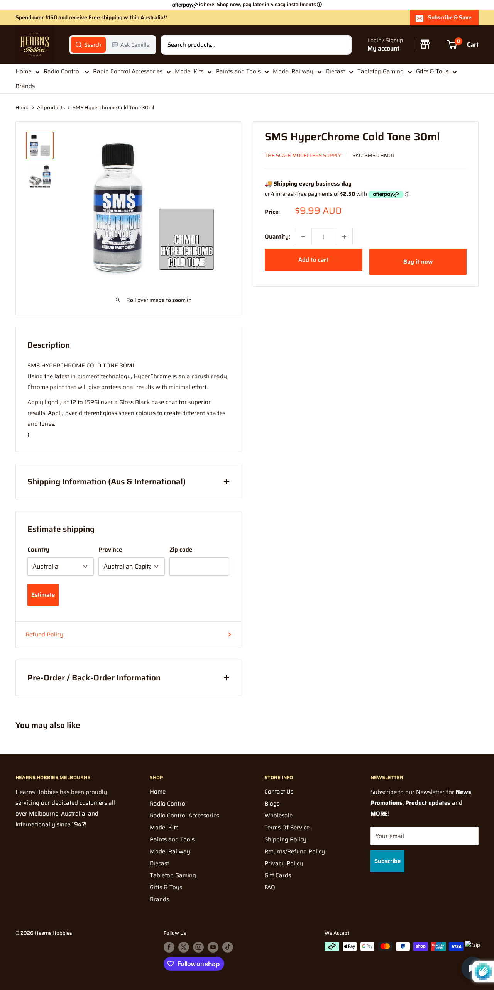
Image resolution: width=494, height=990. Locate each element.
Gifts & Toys (432, 71)
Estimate (43, 594)
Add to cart (313, 259)
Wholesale (278, 815)
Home (23, 71)
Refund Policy (44, 634)
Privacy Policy (283, 863)
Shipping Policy (285, 839)
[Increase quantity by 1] (344, 236)
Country (38, 549)
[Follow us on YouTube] (213, 947)
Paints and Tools (238, 71)
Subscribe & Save (450, 17)
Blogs (271, 803)
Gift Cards (277, 875)
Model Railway (293, 71)
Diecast (335, 71)
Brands (25, 86)
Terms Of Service (287, 827)
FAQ (269, 887)
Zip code (180, 549)
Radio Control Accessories (127, 71)
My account (383, 49)
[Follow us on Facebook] (169, 947)
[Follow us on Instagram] (198, 947)
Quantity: (277, 236)
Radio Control (62, 71)
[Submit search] (342, 45)
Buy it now (418, 261)
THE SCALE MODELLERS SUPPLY (303, 155)
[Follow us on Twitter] (183, 947)
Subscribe (387, 861)
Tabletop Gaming (380, 71)
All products (51, 107)
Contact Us (278, 791)
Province (110, 549)
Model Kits (189, 71)
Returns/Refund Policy (294, 851)
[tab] (88, 45)
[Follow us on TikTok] (227, 947)
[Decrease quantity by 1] (303, 236)
